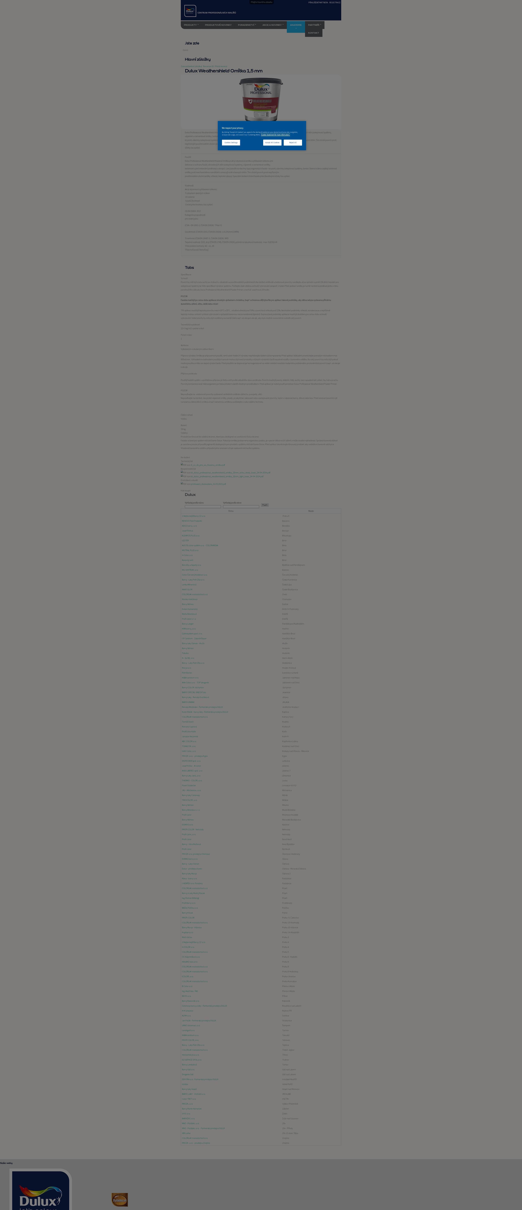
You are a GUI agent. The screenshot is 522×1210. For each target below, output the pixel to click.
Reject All (293, 142)
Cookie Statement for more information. (275, 135)
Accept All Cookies (272, 142)
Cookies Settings (231, 142)
